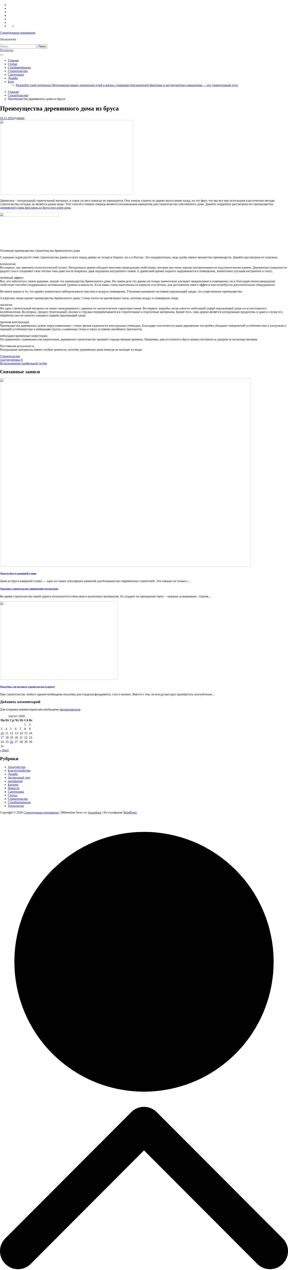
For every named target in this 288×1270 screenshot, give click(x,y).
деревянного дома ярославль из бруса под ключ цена (35, 207)
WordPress (130, 812)
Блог (11, 81)
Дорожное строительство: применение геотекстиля (29, 588)
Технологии (16, 805)
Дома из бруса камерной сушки (18, 573)
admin (20, 118)
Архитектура (16, 767)
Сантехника (16, 74)
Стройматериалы (19, 67)
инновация (15, 781)
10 (2, 733)
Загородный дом (19, 777)
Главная (13, 60)
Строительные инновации (17, 32)
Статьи (12, 64)
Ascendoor (94, 812)
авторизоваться (70, 709)
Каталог (13, 784)
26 (11, 741)
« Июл (4, 750)
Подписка (6, 50)
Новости (13, 788)
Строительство (18, 71)
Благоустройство (19, 770)
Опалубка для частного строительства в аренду (27, 686)
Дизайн (13, 78)
